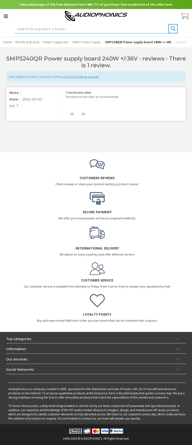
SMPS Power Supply (86, 42)
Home (8, 42)
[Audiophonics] (96, 16)
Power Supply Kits (56, 42)
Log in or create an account (81, 77)
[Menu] (6, 16)
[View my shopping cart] (187, 16)
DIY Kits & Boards (27, 42)
